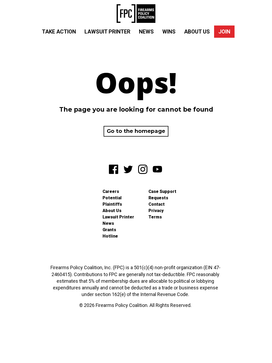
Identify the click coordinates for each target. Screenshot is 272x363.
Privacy (156, 210)
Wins (169, 31)
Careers (111, 191)
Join (224, 31)
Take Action (59, 31)
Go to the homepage (136, 131)
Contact (156, 204)
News (146, 31)
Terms (155, 217)
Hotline (110, 236)
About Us (197, 31)
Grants (109, 229)
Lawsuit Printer (107, 31)
